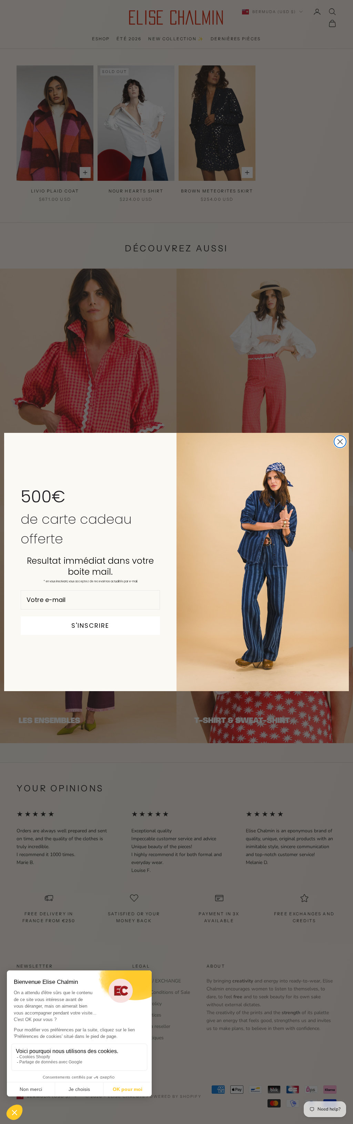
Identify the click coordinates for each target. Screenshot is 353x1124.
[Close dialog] (340, 442)
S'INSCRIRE (90, 625)
